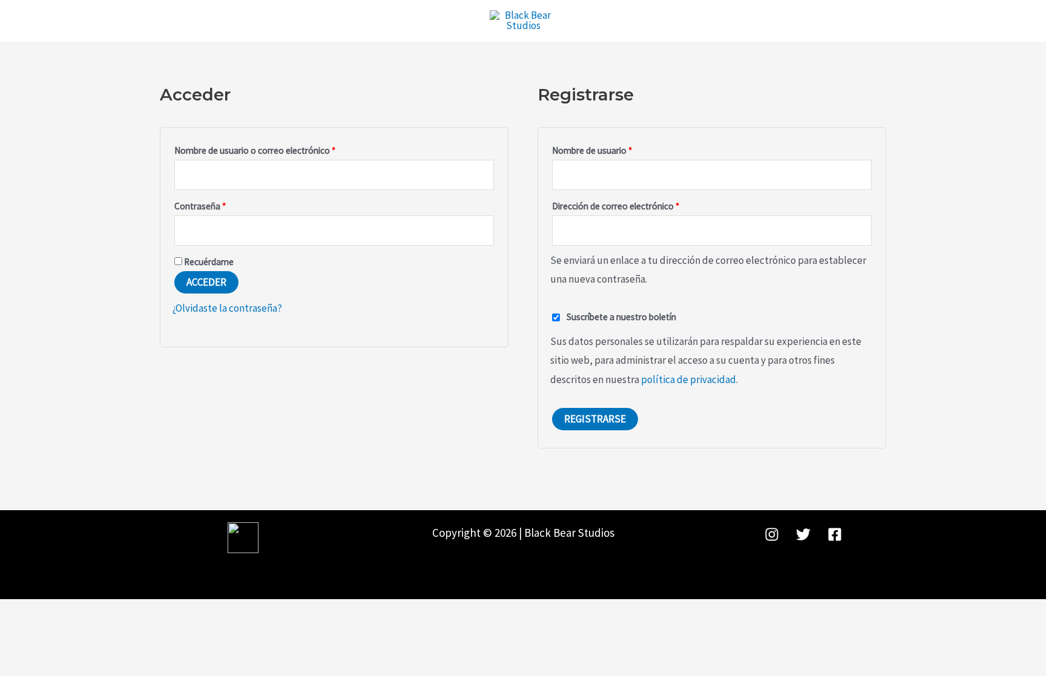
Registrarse (595, 418)
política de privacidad (688, 379)
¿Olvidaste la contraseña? (227, 308)
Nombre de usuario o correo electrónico (276, 149)
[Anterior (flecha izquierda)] (12, 631)
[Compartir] (64, 612)
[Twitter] (803, 534)
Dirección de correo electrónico (637, 204)
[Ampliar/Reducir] (12, 612)
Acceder (206, 282)
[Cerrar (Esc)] (90, 612)
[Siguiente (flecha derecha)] (38, 631)
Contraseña (221, 204)
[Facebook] (835, 534)
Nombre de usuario (614, 149)
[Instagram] (772, 534)
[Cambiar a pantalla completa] (38, 612)
